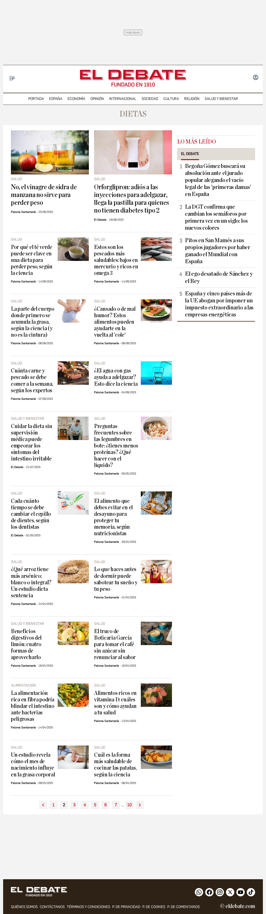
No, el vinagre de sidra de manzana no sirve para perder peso (44, 195)
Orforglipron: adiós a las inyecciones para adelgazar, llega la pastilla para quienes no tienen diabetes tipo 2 (131, 199)
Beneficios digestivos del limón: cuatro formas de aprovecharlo (26, 644)
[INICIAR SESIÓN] (255, 78)
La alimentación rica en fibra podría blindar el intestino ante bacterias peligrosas (32, 706)
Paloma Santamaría (23, 212)
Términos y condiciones (88, 907)
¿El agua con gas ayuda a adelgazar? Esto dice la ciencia (116, 377)
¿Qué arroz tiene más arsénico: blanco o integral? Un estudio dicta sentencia (31, 582)
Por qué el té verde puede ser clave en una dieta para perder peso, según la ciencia (31, 260)
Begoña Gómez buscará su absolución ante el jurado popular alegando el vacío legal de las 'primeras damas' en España (218, 180)
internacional (122, 99)
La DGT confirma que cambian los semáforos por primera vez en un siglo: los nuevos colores (216, 217)
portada (36, 99)
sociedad (150, 99)
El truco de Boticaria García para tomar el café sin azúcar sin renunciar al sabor (115, 644)
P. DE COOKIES (153, 907)
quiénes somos (24, 907)
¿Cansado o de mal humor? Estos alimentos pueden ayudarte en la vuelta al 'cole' (114, 322)
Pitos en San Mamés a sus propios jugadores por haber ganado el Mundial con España (217, 251)
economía (76, 99)
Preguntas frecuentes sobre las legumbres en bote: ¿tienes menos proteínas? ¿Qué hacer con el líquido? (116, 445)
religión (192, 99)
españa (55, 99)
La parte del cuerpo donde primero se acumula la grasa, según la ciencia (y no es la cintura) (32, 322)
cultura (171, 99)
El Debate (100, 219)
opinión (97, 99)
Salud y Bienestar (221, 99)
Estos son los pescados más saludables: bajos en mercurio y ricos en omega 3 (116, 260)
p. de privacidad (126, 907)
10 (129, 804)
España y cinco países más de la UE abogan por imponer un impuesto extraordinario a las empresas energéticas (219, 304)
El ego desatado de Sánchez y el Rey (218, 277)
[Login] (255, 78)
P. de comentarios (183, 907)
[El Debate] (133, 75)
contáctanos (52, 907)
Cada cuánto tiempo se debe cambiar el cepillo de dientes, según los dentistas (31, 514)
